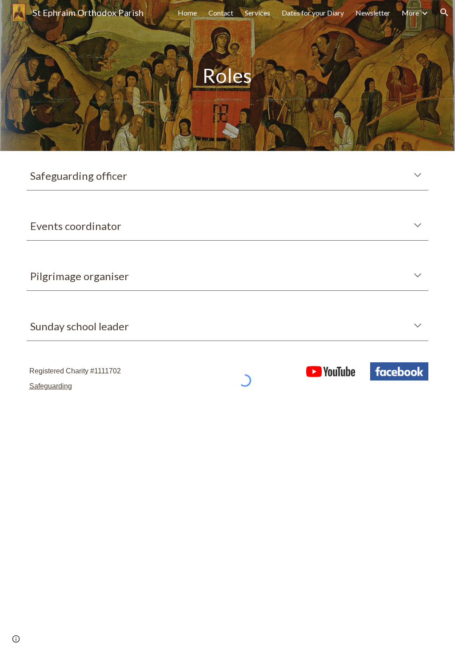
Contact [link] (220, 12)
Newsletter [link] (372, 12)
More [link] (410, 12)
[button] (444, 12)
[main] (227, 75)
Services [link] (257, 12)
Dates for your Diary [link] (313, 12)
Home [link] (187, 12)
